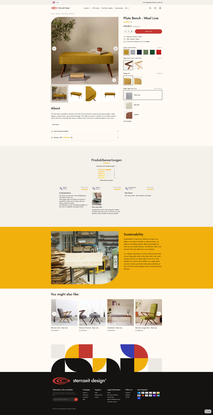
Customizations (119, 8)
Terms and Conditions (112, 395)
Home (52, 14)
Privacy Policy (110, 397)
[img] (84, 189)
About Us (85, 392)
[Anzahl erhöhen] (132, 31)
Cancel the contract (112, 401)
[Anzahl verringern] (125, 31)
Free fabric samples (107, 8)
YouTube (127, 397)
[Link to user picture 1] (97, 198)
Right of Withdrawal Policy (113, 399)
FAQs (96, 392)
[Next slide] (115, 48)
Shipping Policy (98, 395)
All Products (96, 8)
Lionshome (85, 397)
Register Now (76, 399)
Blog (84, 399)
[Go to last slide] (54, 48)
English (57, 2)
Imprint (108, 392)
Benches (58, 14)
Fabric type (157, 89)
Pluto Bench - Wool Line (68, 14)
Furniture (86, 8)
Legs (159, 58)
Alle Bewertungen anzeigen (106, 180)
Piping (158, 73)
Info (126, 8)
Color (158, 48)
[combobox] (57, 2)
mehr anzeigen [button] (127, 121)
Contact (97, 397)
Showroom (85, 395)
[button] (59, 93)
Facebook (127, 392)
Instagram (127, 395)
